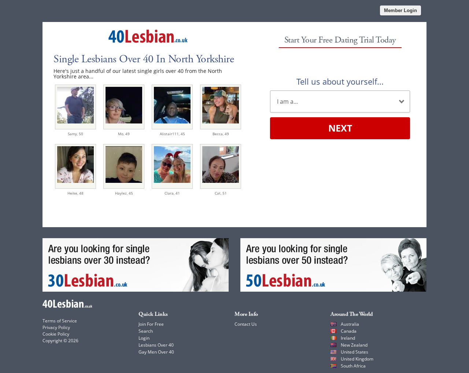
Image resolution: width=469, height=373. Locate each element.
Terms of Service (60, 321)
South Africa (353, 366)
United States (354, 352)
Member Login (400, 10)
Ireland (348, 338)
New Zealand (354, 345)
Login (144, 338)
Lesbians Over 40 (156, 345)
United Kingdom (357, 359)
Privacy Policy (56, 327)
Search (146, 331)
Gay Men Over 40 (156, 352)
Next (340, 128)
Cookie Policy (56, 334)
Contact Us (245, 324)
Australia (350, 324)
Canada (349, 331)
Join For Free (151, 324)
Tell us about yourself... (340, 81)
